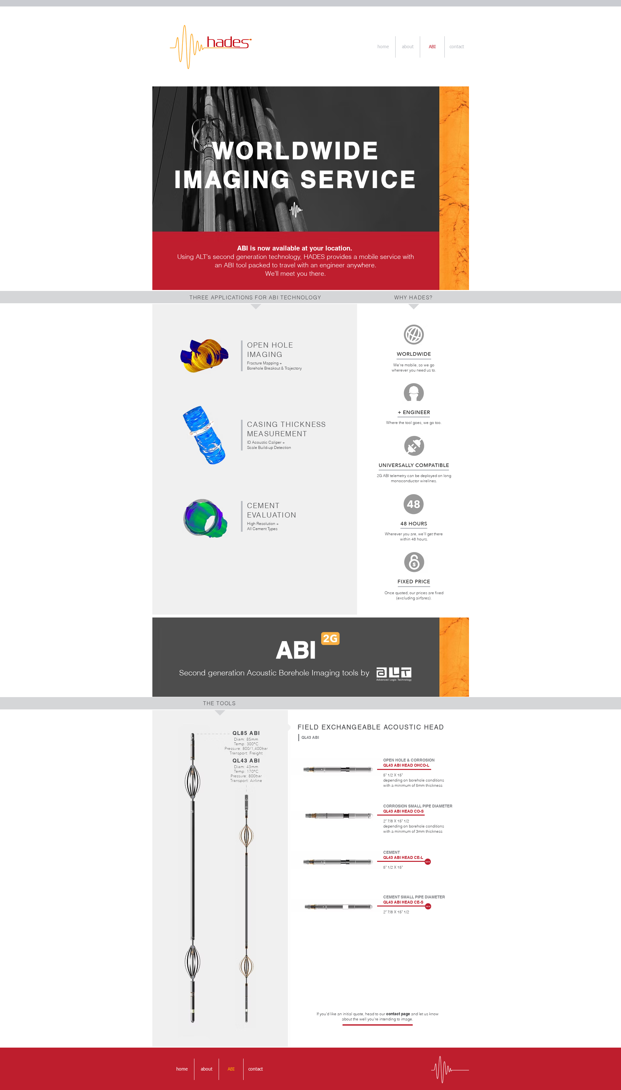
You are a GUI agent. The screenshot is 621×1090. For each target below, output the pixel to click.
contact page (398, 1013)
